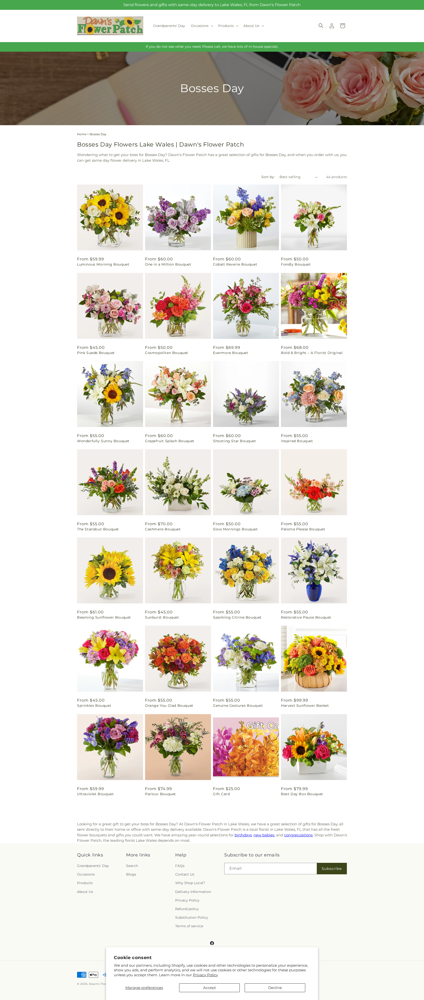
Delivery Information (193, 892)
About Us (85, 892)
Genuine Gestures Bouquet (238, 705)
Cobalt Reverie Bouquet (235, 264)
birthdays (243, 835)
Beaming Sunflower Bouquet (104, 617)
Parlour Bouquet (160, 794)
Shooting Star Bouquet (234, 441)
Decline (275, 987)
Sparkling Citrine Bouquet (237, 617)
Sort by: (268, 177)
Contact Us (184, 874)
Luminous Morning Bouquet (103, 264)
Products (85, 883)
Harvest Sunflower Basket (305, 705)
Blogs (131, 874)
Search (132, 866)
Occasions (86, 874)
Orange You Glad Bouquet (169, 705)
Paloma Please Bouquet (303, 529)
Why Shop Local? (190, 883)
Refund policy (187, 909)
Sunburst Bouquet (162, 617)
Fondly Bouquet (296, 264)
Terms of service (189, 926)
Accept (209, 987)
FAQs (180, 866)
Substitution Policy (191, 917)
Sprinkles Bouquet (94, 705)
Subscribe (332, 868)
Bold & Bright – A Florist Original (312, 353)
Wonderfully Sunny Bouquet (103, 441)
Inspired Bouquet (297, 441)
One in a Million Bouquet (168, 264)
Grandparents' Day (93, 866)
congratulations (298, 835)
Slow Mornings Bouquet (235, 529)
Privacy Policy (205, 975)
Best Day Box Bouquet (302, 794)
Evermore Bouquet (230, 353)
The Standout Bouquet (98, 529)
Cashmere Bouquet (163, 529)
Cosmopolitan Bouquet (166, 353)
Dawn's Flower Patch (104, 984)
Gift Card (221, 794)
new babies (263, 835)
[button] (201, 26)
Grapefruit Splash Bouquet (169, 441)
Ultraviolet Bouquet (95, 794)
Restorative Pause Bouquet (306, 617)
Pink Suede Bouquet (96, 353)
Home (81, 134)
